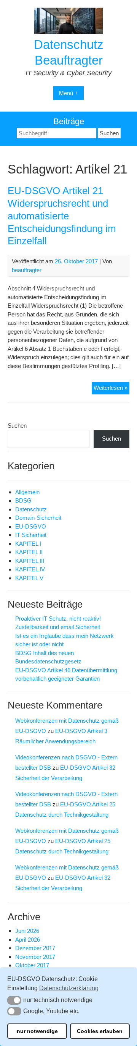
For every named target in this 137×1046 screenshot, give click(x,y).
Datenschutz (31, 509)
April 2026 (27, 939)
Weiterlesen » (111, 389)
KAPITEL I (28, 543)
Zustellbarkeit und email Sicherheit (57, 627)
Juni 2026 (27, 931)
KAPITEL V (29, 578)
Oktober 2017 (32, 965)
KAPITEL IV (30, 569)
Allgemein (27, 492)
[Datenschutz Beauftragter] (68, 32)
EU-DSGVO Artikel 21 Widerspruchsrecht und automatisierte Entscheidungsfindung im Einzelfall (62, 215)
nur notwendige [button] (37, 1031)
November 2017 (35, 957)
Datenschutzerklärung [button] (69, 988)
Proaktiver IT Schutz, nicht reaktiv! (58, 618)
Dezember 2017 (35, 948)
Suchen (17, 425)
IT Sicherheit (30, 535)
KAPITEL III (29, 561)
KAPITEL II (29, 552)
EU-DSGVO (30, 526)
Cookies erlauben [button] (100, 1031)
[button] (14, 1000)
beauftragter (26, 270)
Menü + (68, 93)
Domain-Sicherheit (38, 517)
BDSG (23, 500)
